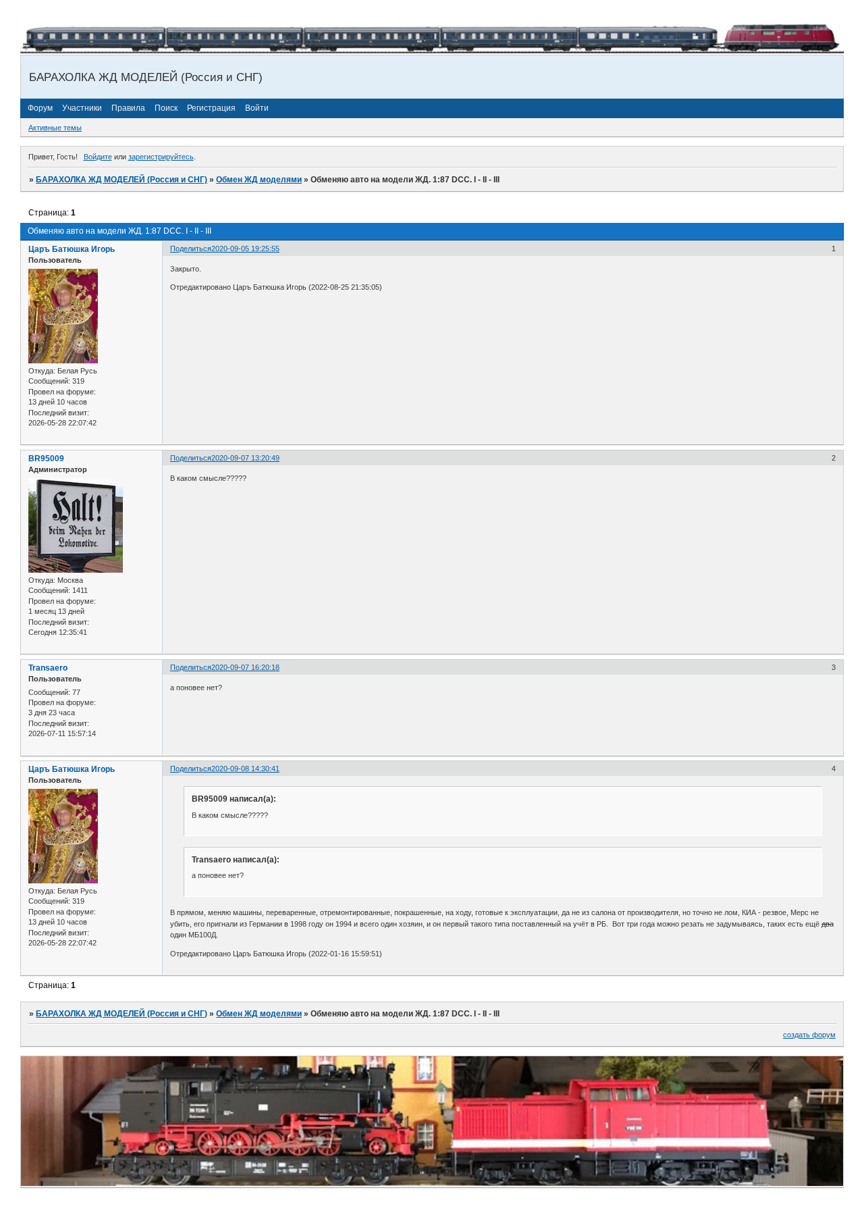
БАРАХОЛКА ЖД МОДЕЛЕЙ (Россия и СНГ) (121, 179)
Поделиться (190, 248)
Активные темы (55, 128)
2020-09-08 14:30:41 (245, 769)
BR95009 (46, 458)
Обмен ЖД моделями (259, 179)
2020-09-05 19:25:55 (245, 248)
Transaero (48, 668)
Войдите (98, 157)
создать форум (809, 1035)
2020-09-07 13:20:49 (245, 458)
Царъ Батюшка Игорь (71, 249)
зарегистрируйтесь (161, 157)
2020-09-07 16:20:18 (245, 667)
